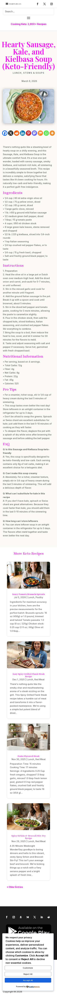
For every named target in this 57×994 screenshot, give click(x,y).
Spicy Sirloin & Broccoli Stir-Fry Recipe (28, 837)
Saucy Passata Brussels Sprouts (28, 594)
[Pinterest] (28, 133)
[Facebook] (4, 133)
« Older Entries (15, 887)
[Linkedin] (22, 133)
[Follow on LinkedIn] (41, 917)
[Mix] (40, 133)
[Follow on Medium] (27, 917)
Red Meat (39, 679)
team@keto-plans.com (15, 4)
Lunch (17, 73)
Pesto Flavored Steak (28, 756)
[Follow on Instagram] (51, 4)
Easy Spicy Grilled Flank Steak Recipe (29, 675)
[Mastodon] (34, 133)
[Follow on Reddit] (48, 917)
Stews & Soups (33, 73)
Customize (28, 968)
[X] (10, 133)
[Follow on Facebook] (37, 4)
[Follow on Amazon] (20, 917)
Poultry (39, 597)
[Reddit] (16, 133)
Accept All (28, 980)
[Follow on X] (44, 4)
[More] (52, 133)
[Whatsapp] (46, 133)
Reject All (28, 974)
